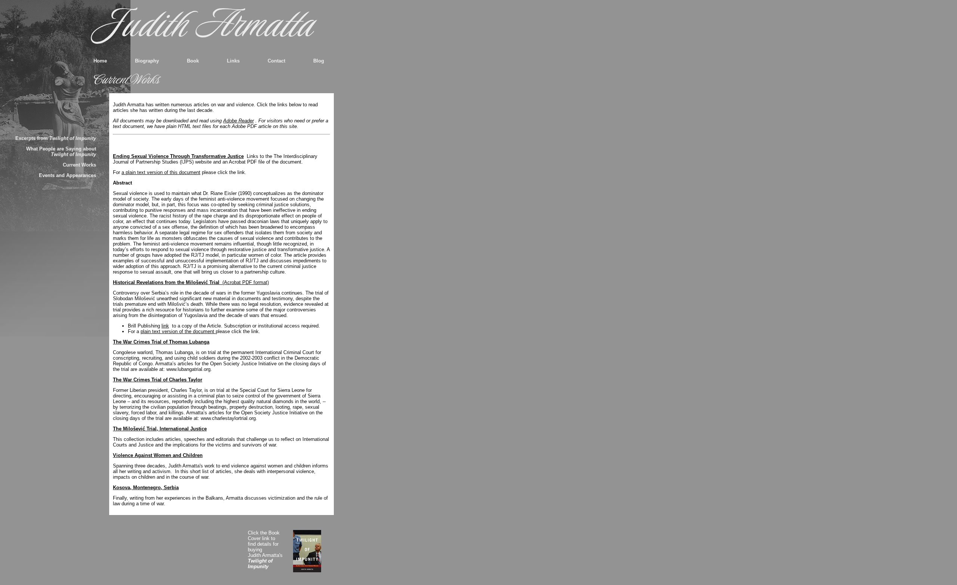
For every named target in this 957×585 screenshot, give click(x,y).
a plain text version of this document (160, 172)
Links (233, 61)
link (165, 326)
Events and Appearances (67, 175)
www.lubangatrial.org (188, 369)
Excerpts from (55, 138)
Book (193, 61)
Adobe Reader (238, 121)
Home (100, 61)
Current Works (79, 165)
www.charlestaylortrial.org (228, 418)
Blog (318, 61)
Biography (147, 61)
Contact (276, 61)
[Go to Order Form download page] (311, 551)
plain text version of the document (178, 331)
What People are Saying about (61, 151)
